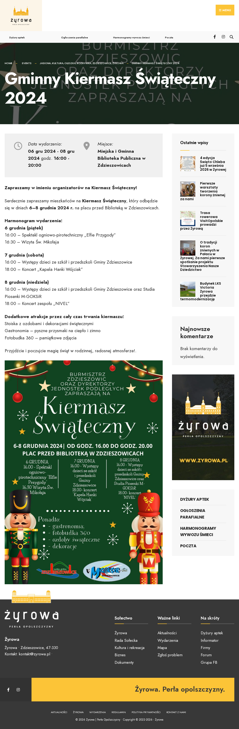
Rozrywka (84, 63)
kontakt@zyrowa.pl (34, 654)
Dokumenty (124, 662)
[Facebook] (215, 37)
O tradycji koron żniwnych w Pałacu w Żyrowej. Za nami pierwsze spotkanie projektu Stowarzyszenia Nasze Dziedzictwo (202, 256)
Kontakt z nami (176, 712)
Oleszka (70, 63)
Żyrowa (118, 63)
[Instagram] (223, 37)
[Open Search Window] (231, 37)
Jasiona (45, 63)
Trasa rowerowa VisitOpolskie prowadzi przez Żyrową (201, 220)
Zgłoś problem (170, 655)
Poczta (169, 37)
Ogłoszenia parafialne (74, 37)
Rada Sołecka (126, 640)
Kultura (57, 63)
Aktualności (167, 633)
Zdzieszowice (101, 63)
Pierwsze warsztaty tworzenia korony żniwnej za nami (202, 191)
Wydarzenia (168, 640)
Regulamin (119, 712)
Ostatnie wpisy (194, 143)
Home (8, 63)
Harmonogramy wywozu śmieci (131, 37)
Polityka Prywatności (146, 712)
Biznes (120, 655)
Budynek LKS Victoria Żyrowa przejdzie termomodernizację (200, 291)
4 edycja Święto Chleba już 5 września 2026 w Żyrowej (213, 164)
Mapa (162, 647)
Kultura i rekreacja (129, 647)
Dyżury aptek (17, 37)
